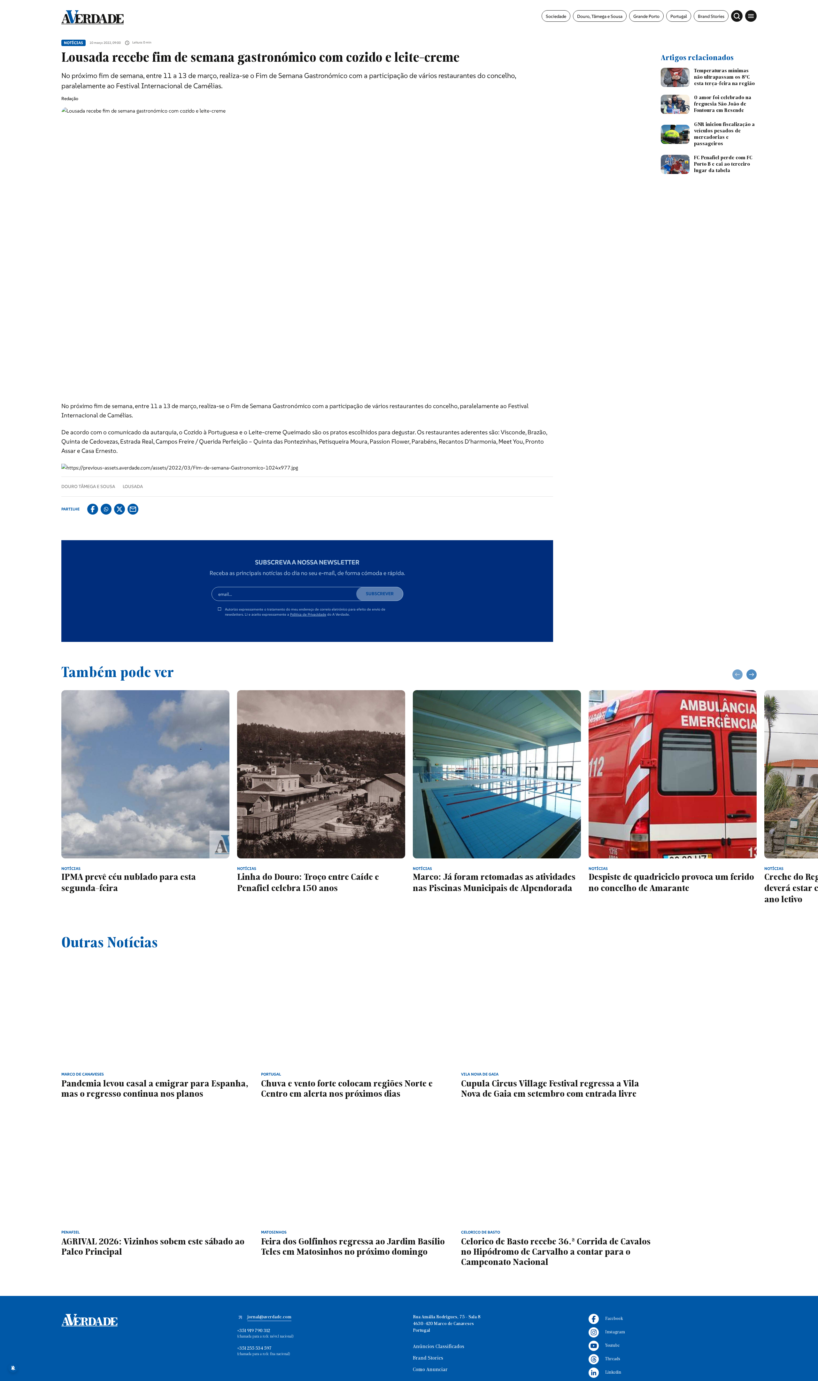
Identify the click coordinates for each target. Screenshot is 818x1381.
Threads (612, 1359)
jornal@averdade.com (269, 1317)
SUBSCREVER (380, 593)
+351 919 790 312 (253, 1331)
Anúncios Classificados (438, 1346)
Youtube (612, 1346)
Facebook (614, 1319)
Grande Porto (646, 16)
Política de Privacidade (308, 614)
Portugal (678, 16)
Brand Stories (711, 16)
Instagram (615, 1332)
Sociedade (556, 16)
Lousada (133, 486)
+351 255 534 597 (254, 1348)
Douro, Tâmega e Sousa (599, 16)
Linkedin (613, 1372)
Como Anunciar (430, 1369)
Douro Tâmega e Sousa (88, 486)
